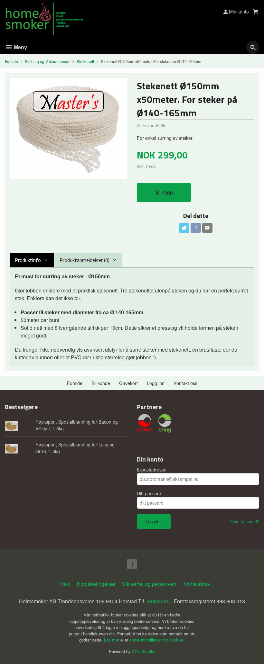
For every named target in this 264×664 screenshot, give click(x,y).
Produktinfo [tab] (28, 260)
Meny (20, 47)
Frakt (65, 584)
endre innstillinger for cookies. (157, 640)
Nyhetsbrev (197, 584)
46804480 (158, 601)
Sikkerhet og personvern (150, 584)
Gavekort (128, 383)
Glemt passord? (244, 521)
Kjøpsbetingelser (96, 584)
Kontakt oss (185, 383)
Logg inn (156, 383)
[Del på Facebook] (196, 228)
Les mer (112, 640)
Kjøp (167, 192)
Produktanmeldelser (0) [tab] (84, 260)
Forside (11, 61)
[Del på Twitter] (184, 228)
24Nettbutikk (144, 651)
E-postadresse (151, 469)
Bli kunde (100, 383)
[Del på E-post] (207, 228)
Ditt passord (149, 493)
